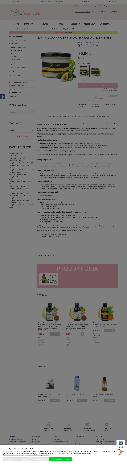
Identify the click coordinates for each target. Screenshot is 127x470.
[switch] (121, 453)
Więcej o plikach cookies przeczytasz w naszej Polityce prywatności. (26, 455)
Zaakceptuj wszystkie (60, 459)
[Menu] (124, 441)
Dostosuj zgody (40, 459)
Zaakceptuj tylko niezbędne (16, 459)
